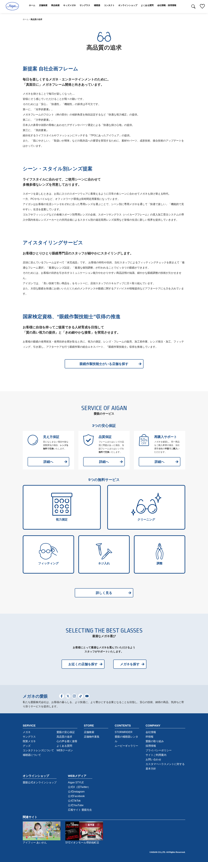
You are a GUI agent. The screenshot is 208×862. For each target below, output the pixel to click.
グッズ (27, 745)
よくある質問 (64, 745)
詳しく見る (104, 593)
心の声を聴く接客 (67, 741)
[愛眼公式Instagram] (74, 696)
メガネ (27, 732)
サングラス (29, 736)
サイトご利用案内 (156, 755)
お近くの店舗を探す (83, 664)
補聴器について (32, 755)
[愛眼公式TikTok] (80, 696)
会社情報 (151, 732)
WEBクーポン (65, 750)
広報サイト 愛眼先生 (80, 809)
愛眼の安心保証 (66, 732)
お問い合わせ (153, 759)
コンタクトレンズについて (38, 750)
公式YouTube (76, 805)
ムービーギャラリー (126, 745)
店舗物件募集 (91, 736)
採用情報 (151, 745)
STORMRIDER (123, 732)
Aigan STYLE (76, 782)
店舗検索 (89, 732)
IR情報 (149, 736)
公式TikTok (74, 800)
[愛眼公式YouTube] (86, 696)
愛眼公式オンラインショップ (40, 782)
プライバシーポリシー (159, 750)
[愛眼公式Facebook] (61, 696)
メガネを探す (130, 664)
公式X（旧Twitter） (79, 787)
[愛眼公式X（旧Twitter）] (67, 696)
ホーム (26, 19)
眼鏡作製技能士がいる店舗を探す (104, 364)
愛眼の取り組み (155, 741)
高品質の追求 (64, 736)
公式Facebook (76, 796)
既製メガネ (29, 741)
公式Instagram (76, 791)
